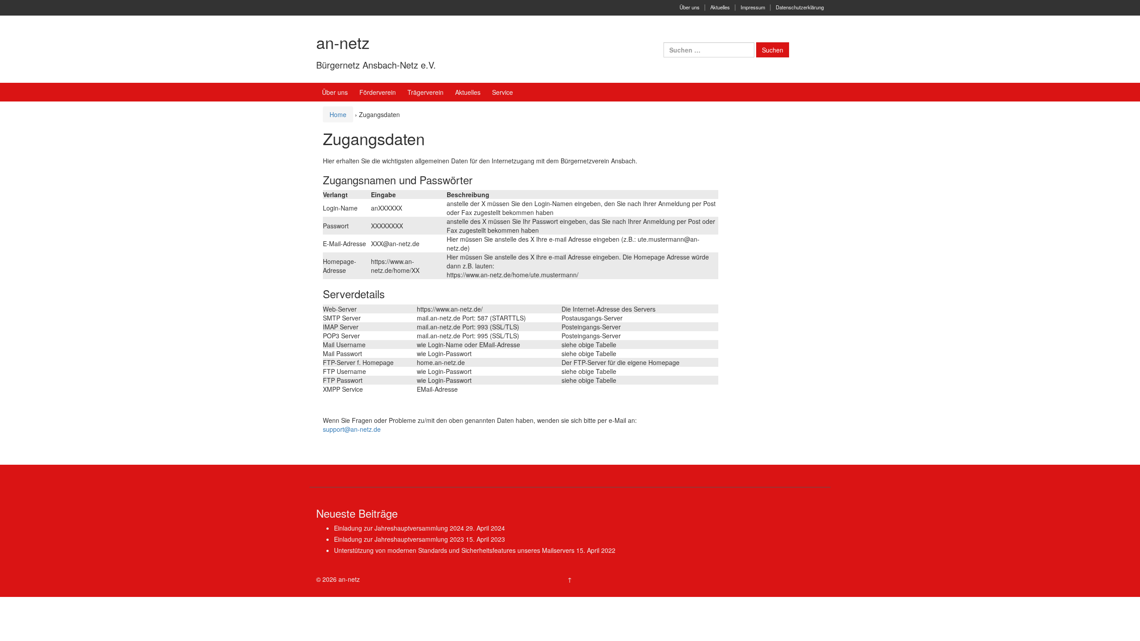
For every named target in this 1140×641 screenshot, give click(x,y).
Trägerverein (425, 92)
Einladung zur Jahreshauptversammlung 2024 (399, 527)
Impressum (753, 7)
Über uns (690, 7)
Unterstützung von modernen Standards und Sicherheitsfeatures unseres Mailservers (454, 550)
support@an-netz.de (352, 429)
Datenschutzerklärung (800, 7)
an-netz (343, 42)
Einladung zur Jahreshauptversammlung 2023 (399, 539)
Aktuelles (720, 7)
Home (338, 114)
